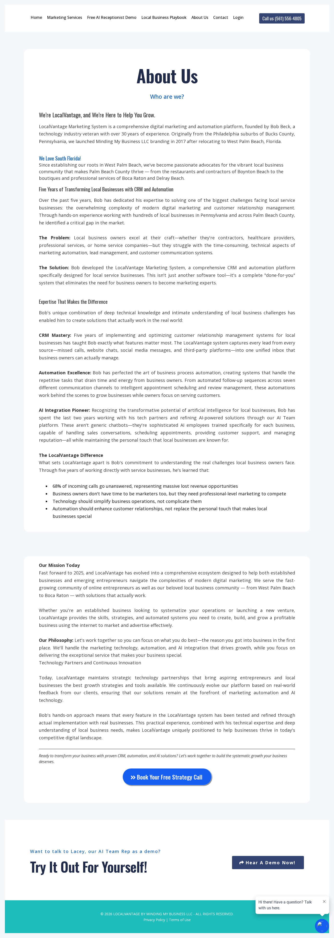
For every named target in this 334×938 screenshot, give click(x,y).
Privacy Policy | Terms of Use (167, 919)
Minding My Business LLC (169, 914)
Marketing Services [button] (64, 17)
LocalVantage (126, 914)
